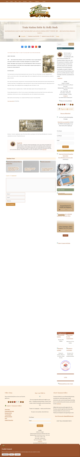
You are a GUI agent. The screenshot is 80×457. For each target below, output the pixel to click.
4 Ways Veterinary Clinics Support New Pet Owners (65, 227)
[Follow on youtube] (64, 105)
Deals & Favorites (9, 420)
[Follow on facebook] (66, 105)
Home (7, 1)
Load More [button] (65, 235)
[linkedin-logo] (29, 47)
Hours (20, 1)
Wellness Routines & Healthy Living (65, 194)
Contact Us (65, 95)
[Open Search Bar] (40, 19)
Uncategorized (61, 215)
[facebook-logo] (22, 47)
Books (57, 36)
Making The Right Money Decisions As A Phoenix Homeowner (30, 169)
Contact (44, 1)
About (11, 1)
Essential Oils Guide (9, 411)
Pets (6, 418)
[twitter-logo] (26, 47)
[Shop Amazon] (73, 105)
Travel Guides (8, 414)
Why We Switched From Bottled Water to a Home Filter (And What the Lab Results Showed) (13, 169)
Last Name (59, 135)
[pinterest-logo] (33, 47)
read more (44, 149)
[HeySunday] (65, 185)
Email (58, 140)
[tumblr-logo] (40, 47)
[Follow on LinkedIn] (71, 105)
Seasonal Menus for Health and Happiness (65, 206)
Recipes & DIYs (8, 413)
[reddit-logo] (36, 47)
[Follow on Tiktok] (60, 105)
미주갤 (65, 377)
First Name (59, 131)
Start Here (7, 409)
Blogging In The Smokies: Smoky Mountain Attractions (70, 355)
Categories (37, 1)
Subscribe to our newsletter (64, 122)
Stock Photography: (64, 416)
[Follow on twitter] (69, 105)
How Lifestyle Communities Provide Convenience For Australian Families (47, 169)
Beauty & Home (8, 416)
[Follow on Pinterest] (62, 105)
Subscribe (25, 1)
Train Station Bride (10, 101)
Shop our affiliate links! (65, 113)
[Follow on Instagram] (58, 105)
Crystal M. (23, 36)
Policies (30, 1)
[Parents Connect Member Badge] (65, 370)
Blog (15, 1)
